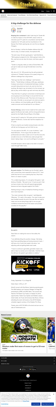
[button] (28, 158)
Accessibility (28, 387)
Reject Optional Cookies (47, 404)
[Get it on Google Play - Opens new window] (32, 370)
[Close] (53, 394)
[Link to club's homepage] (3, 10)
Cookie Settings (4, 404)
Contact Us (28, 390)
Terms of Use (28, 385)
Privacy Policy (28, 383)
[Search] (51, 11)
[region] (28, 399)
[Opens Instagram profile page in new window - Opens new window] (20, 31)
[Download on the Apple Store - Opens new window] (22, 369)
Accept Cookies (35, 404)
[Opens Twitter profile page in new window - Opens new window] (18, 31)
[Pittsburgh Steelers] (28, 376)
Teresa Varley (20, 28)
